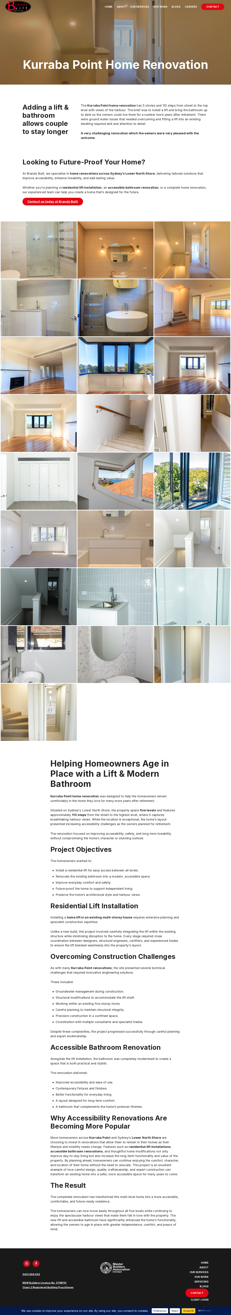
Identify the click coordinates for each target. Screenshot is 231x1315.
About (121, 6)
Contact (212, 6)
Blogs (176, 6)
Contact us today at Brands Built (53, 201)
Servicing (201, 1281)
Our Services (139, 6)
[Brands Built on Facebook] (37, 1263)
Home (108, 6)
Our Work (160, 6)
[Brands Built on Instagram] (27, 1263)
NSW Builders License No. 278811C (44, 1282)
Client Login (200, 1299)
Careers (191, 7)
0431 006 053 (31, 1274)
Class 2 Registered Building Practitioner (48, 1287)
